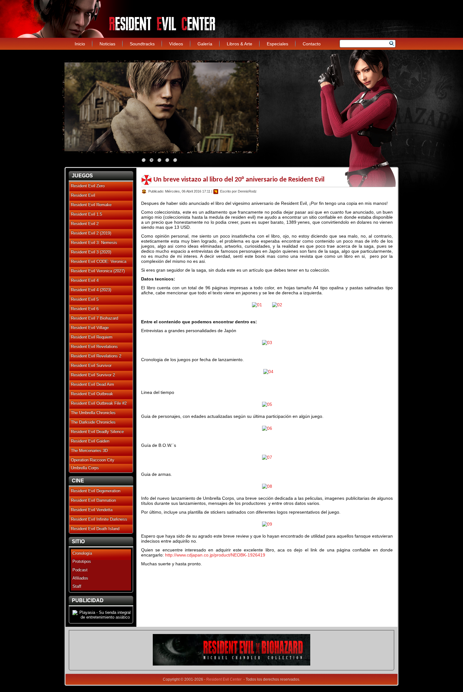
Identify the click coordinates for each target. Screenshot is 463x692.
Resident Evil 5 (85, 299)
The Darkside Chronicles (93, 422)
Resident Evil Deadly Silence (97, 431)
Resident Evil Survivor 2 (93, 374)
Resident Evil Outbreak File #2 (99, 403)
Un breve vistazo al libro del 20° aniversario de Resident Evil (238, 179)
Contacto (312, 43)
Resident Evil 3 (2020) (91, 252)
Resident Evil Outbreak (92, 393)
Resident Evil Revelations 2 (96, 356)
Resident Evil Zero (88, 185)
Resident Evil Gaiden (90, 441)
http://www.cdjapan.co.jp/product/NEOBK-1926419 (215, 554)
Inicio (80, 43)
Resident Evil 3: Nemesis (94, 242)
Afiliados (80, 578)
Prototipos (81, 561)
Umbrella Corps (85, 467)
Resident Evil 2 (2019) (91, 233)
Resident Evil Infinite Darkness (99, 519)
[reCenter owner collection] (231, 664)
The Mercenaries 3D (89, 450)
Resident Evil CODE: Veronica (98, 261)
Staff (76, 586)
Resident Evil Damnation (93, 500)
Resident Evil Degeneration (95, 490)
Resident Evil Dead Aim (92, 384)
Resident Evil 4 (85, 280)
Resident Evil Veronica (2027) (98, 270)
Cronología (82, 553)
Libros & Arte (239, 43)
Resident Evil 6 (85, 308)
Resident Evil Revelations (94, 346)
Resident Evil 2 (85, 223)
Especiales (277, 43)
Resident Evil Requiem (91, 337)
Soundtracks (142, 43)
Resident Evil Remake (91, 204)
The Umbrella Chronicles (93, 412)
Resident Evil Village (90, 327)
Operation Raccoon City (92, 460)
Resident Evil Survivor (91, 365)
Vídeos (176, 43)
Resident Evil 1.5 (86, 214)
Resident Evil (83, 195)
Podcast (80, 570)
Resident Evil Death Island (95, 528)
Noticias (107, 43)
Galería (204, 43)
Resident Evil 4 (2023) (91, 289)
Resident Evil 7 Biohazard (94, 318)
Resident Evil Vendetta (91, 509)
